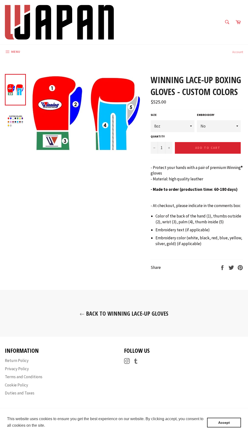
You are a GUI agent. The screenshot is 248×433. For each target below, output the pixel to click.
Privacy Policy (17, 368)
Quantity (158, 136)
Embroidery (205, 115)
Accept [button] (224, 423)
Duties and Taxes (19, 393)
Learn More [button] (56, 425)
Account (237, 52)
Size (154, 115)
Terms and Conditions (23, 376)
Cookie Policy (16, 385)
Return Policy (17, 360)
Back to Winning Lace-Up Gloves (126, 313)
